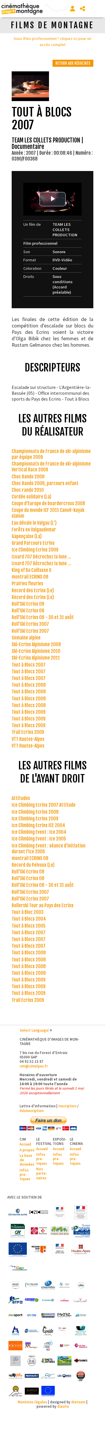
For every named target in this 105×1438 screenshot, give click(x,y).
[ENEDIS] (32, 1315)
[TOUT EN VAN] (15, 1391)
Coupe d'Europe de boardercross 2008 (48, 503)
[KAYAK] (15, 1345)
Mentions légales (32, 1402)
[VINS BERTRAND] (32, 1391)
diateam (78, 1402)
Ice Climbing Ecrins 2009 (35, 550)
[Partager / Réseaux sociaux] (83, 8)
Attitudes (21, 798)
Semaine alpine (26, 638)
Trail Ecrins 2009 (28, 732)
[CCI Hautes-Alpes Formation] (32, 1300)
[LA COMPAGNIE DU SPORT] (64, 1345)
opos (30, 1150)
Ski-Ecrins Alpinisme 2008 (36, 644)
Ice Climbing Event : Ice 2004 (39, 832)
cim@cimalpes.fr (34, 1066)
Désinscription (31, 1110)
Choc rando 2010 (28, 490)
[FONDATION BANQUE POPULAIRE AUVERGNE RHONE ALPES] (32, 1330)
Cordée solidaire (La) (31, 497)
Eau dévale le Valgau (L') (34, 523)
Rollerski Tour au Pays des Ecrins (43, 905)
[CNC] (38, 1212)
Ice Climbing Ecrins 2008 (35, 812)
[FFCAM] (81, 1315)
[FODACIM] (15, 1330)
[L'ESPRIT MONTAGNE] (32, 1345)
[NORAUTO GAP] (32, 1376)
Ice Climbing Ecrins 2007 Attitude (44, 805)
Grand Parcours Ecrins (33, 543)
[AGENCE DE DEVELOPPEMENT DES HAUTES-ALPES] (15, 1285)
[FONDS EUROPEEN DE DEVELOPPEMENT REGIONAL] (17, 1250)
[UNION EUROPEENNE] (48, 1391)
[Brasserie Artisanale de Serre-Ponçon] (81, 1285)
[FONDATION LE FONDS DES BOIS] (59, 1231)
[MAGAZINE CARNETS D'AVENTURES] (48, 1361)
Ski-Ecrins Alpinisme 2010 (36, 651)
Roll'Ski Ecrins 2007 (30, 624)
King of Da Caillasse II (31, 570)
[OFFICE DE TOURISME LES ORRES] (64, 1376)
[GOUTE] (48, 1330)
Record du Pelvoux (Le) (33, 865)
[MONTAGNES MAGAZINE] (81, 1361)
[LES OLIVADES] (15, 1361)
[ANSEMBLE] (48, 1285)
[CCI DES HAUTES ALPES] (17, 1212)
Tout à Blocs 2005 (29, 926)
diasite (63, 1406)
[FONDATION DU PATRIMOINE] (38, 1231)
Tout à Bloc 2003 (27, 912)
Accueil (25, 1144)
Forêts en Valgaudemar (34, 530)
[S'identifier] (73, 8)
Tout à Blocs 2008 (29, 685)
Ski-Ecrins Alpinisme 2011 (36, 658)
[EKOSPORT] (15, 1315)
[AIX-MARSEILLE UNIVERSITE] (32, 1285)
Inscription (67, 1106)
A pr (23, 1150)
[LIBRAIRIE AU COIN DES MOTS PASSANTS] (32, 1361)
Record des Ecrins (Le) (33, 590)
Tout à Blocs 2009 (29, 712)
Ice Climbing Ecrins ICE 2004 (38, 825)
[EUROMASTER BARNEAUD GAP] (48, 1315)
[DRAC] (59, 1212)
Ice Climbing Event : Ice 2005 (39, 839)
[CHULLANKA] (64, 1300)
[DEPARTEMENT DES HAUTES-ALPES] (80, 1250)
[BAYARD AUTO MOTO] (64, 1285)
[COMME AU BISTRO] (81, 1300)
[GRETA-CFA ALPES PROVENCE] (64, 1330)
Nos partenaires (41, 1173)
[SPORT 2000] (81, 1376)
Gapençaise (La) (27, 536)
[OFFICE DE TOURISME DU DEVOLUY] (48, 1376)
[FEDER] (80, 1231)
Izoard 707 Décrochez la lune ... (41, 557)
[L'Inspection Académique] (48, 1345)
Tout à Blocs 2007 (29, 665)
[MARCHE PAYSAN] (64, 1361)
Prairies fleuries (27, 583)
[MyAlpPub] (15, 1376)
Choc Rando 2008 (28, 477)
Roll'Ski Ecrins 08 (28, 604)
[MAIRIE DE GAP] (17, 1268)
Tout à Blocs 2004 (29, 919)
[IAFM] (81, 1330)
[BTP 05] (15, 1300)
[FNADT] (80, 1212)
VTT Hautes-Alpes (28, 739)
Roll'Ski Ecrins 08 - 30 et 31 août (43, 617)
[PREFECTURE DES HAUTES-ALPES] (59, 1250)
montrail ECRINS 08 (30, 577)
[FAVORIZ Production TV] (64, 1315)
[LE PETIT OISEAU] (81, 1345)
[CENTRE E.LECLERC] (48, 1300)
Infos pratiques (25, 1174)
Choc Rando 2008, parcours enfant (45, 483)
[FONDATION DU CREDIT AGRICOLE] (17, 1231)
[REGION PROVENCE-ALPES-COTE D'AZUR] (38, 1250)
